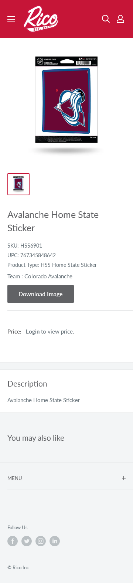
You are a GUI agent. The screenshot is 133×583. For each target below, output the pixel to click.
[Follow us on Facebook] (12, 541)
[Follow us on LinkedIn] (55, 541)
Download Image (40, 293)
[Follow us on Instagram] (40, 541)
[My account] (120, 19)
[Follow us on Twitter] (26, 541)
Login (33, 331)
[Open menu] (11, 19)
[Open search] (106, 19)
